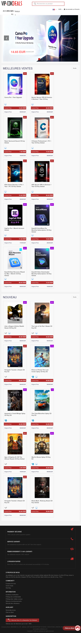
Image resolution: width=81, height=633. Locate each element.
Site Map (8, 588)
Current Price (15, 108)
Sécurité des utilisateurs (13, 603)
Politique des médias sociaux (14, 599)
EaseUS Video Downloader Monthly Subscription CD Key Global (41, 273)
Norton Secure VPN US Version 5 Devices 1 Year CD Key (42, 98)
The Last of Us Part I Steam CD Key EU (42, 327)
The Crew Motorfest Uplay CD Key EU (41, 414)
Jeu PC (12, 11)
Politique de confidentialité (13, 597)
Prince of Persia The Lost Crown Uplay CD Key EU (40, 370)
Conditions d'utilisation (12, 595)
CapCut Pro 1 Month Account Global (14, 229)
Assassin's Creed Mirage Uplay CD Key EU (14, 414)
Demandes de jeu (11, 610)
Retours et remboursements (14, 601)
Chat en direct (10, 612)
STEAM (9, 11)
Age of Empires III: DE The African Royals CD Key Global (14, 458)
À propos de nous (11, 583)
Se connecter (69, 9)
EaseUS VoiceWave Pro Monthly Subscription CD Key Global (41, 230)
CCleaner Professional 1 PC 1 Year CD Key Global (41, 142)
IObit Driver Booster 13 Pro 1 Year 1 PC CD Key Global (14, 185)
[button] (6, 38)
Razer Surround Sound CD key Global (14, 142)
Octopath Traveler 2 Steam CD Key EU (14, 370)
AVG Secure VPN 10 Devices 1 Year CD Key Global (41, 185)
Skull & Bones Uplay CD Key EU (41, 458)
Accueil (5, 11)
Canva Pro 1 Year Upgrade (13, 97)
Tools (17, 11)
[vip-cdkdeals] (11, 3)
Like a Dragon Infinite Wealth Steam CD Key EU (14, 327)
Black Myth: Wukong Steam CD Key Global (42, 501)
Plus (74, 68)
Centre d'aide (9, 586)
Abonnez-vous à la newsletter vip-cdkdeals (24, 620)
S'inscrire (77, 9)
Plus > (61, 577)
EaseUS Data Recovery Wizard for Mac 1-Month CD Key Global (14, 273)
